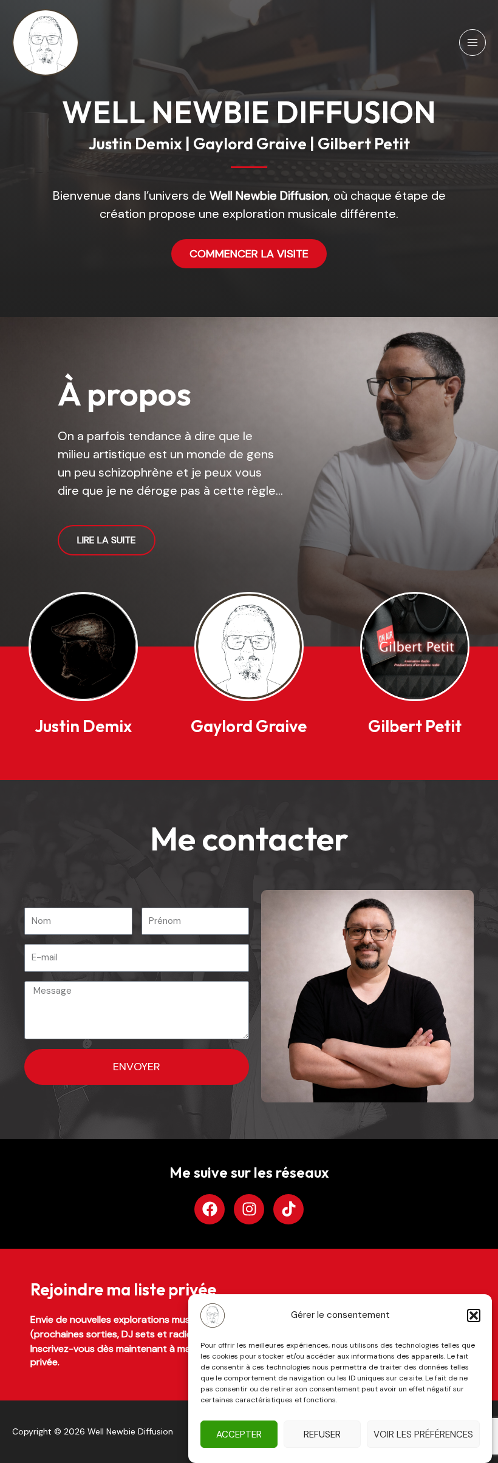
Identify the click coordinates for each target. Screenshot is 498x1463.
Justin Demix (83, 726)
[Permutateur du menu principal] (472, 42)
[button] (474, 1315)
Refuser (322, 1434)
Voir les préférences (423, 1434)
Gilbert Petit (415, 726)
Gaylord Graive (249, 726)
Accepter (239, 1434)
